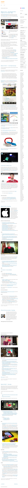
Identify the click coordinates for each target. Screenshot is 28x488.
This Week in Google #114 (7, 418)
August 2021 (21, 94)
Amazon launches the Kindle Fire (6, 396)
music (26, 49)
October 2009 (21, 156)
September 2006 (22, 188)
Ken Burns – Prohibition (5, 279)
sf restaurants (22, 58)
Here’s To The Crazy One (5, 229)
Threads (22, 10)
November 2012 (22, 135)
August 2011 (21, 142)
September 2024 (22, 74)
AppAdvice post (15, 425)
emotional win (8, 300)
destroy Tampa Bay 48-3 (12, 301)
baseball (22, 33)
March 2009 (21, 162)
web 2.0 (21, 67)
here (17, 16)
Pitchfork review (10, 273)
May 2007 (21, 181)
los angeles (21, 46)
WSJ (15, 50)
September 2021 (22, 93)
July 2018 (21, 110)
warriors (25, 66)
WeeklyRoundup (7, 61)
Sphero (2, 148)
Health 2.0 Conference (6, 451)
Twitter (22, 64)
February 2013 (21, 134)
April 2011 (21, 143)
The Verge (15, 54)
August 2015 (21, 120)
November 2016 (22, 115)
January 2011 (21, 145)
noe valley (22, 50)
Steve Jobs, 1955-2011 (4, 228)
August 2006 (21, 189)
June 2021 (21, 95)
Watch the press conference (7, 466)
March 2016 (21, 117)
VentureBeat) (16, 53)
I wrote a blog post (4, 457)
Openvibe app (21, 20)
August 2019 (21, 102)
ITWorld (12, 37)
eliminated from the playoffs (9, 464)
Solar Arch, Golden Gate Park (23, 19)
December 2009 (22, 154)
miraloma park (25, 46)
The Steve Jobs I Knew (5, 225)
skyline (21, 59)
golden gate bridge (23, 41)
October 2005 (21, 198)
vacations (22, 66)
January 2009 (21, 164)
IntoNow (4, 128)
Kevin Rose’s (3, 80)
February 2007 (21, 184)
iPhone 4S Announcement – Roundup (8, 310)
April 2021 (21, 96)
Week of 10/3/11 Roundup (6, 206)
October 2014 (21, 127)
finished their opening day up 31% (11, 197)
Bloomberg (14, 49)
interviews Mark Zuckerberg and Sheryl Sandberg (11, 58)
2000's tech (22, 30)
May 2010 (21, 150)
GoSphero (8, 165)
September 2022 (22, 86)
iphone (1, 379)
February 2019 (21, 106)
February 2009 (21, 163)
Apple (6, 304)
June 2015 (21, 121)
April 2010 (21, 151)
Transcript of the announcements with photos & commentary (9, 359)
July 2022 (21, 88)
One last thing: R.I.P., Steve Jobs (6, 222)
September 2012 (22, 137)
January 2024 (21, 79)
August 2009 (21, 158)
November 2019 (22, 100)
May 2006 (21, 192)
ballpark (24, 32)
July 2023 (21, 82)
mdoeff (2, 1)
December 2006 (22, 186)
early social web (22, 39)
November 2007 (22, 176)
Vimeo (10, 165)
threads (21, 62)
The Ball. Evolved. (3, 165)
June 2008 (21, 170)
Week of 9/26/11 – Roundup (6, 384)
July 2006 (21, 190)
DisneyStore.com (6, 427)
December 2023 (22, 80)
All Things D (7, 56)
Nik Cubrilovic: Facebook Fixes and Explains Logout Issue (10, 413)
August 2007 (21, 179)
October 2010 (21, 147)
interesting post (5, 473)
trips (24, 62)
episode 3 (9, 280)
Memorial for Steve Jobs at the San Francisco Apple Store (9, 230)
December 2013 (22, 131)
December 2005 (22, 196)
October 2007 (21, 177)
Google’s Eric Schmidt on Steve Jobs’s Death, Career (8, 234)
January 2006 (21, 195)
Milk (1, 80)
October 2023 (21, 81)
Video (9, 60)
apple (17, 304)
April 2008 (21, 172)
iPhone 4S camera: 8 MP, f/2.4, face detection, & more (8, 368)
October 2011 (21, 140)
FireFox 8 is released (4, 57)
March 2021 (21, 97)
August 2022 (21, 87)
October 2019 (21, 101)
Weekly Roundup (12, 60)
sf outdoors (22, 55)
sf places (22, 57)
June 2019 (21, 104)
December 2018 (22, 108)
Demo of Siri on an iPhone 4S (5, 369)
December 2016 (22, 114)
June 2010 (21, 149)
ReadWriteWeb (12, 52)
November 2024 (22, 72)
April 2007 (21, 182)
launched (4, 127)
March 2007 (21, 183)
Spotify (6, 273)
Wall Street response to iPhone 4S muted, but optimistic (9, 374)
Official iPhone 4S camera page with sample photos (8, 361)
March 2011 (21, 144)
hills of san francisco (23, 44)
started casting (9, 287)
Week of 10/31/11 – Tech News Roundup (8, 65)
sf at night (22, 52)
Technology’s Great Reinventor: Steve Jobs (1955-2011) (8, 223)
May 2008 (21, 171)
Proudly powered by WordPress (4, 486)
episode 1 (3, 280)
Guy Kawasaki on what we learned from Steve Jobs (8, 237)
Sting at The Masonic (22, 21)
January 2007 (21, 185)
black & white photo (22, 35)
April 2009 (21, 161)
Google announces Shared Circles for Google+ (7, 414)
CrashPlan (3, 445)
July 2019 (21, 103)
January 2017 (21, 113)
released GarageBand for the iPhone (6, 130)
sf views (25, 58)
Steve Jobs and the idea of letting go (6, 227)
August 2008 (21, 168)
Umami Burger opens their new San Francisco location (7, 291)
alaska (25, 30)
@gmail (15, 191)
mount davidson (22, 49)
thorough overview (5, 16)
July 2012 (21, 138)
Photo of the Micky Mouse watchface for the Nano (8, 373)
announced (4, 184)
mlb (21, 47)
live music (23, 45)
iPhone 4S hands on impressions (6, 366)
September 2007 (22, 178)
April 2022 (21, 90)
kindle (4, 479)
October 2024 (21, 73)
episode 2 (6, 280)
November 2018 (22, 109)
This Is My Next (5, 419)
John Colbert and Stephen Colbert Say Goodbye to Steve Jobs (9, 236)
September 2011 (22, 141)
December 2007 (22, 175)
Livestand (11, 127)
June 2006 (21, 191)
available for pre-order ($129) (4, 149)
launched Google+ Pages (6, 14)
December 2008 (22, 165)
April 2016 (21, 116)
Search (21, 13)
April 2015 (21, 123)
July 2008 (21, 169)
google (4, 61)
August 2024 (21, 75)
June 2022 (21, 89)
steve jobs (2, 305)
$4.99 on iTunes (14, 130)
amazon (16, 478)
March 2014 (21, 128)
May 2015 (21, 122)
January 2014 (21, 130)
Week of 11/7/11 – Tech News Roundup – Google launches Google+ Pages (8, 12)
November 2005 (22, 197)
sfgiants (22, 54)
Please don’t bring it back (10, 285)
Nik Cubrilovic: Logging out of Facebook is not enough (10, 412)
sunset (21, 61)
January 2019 (21, 107)
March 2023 (21, 83)
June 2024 (21, 76)
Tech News (7, 60)
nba (20, 50)
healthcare (2, 479)
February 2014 (21, 129)
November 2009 (22, 155)
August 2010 (21, 148)
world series (24, 67)
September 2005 (22, 199)
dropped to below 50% (13, 198)
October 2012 (21, 136)
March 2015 (21, 124)
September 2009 (22, 157)
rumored (8, 184)
